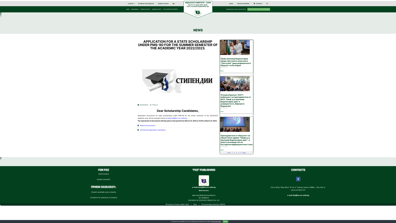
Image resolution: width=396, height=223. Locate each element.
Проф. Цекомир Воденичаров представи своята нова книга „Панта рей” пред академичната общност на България (236, 62)
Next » (244, 153)
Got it (225, 221)
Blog (195, 204)
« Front (229, 153)
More (222, 71)
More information (216, 221)
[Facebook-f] (298, 179)
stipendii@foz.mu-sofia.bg (177, 118)
